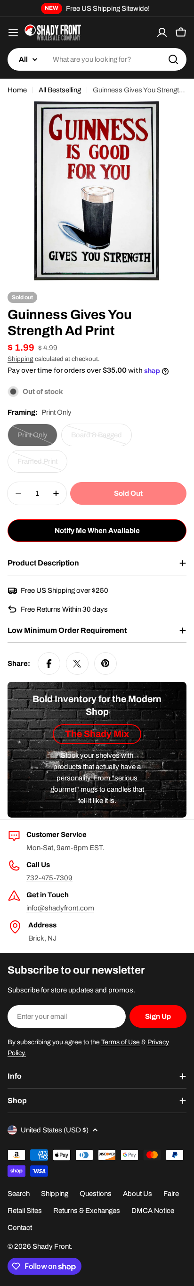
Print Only (37, 438)
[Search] (173, 59)
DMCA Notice (152, 1210)
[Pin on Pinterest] (105, 663)
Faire (171, 1193)
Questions (96, 1193)
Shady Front (51, 1246)
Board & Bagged (101, 438)
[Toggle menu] (13, 32)
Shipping (20, 358)
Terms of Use (120, 1042)
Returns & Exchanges (86, 1210)
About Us (137, 1193)
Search (19, 1193)
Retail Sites (25, 1210)
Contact (20, 1227)
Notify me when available (97, 530)
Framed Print (42, 465)
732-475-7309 (49, 878)
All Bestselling (60, 90)
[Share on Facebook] (49, 663)
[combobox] (97, 59)
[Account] (162, 32)
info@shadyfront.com (60, 908)
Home (17, 90)
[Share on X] (77, 663)
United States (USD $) (55, 1130)
